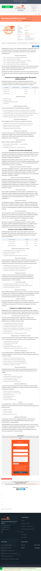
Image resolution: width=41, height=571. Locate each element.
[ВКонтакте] (38, 46)
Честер (26, 27)
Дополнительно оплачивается (23, 43)
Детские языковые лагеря (7, 556)
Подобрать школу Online (27, 526)
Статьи (22, 520)
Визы (22, 531)
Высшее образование (6, 547)
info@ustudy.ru (33, 10)
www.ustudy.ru (6, 529)
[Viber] (33, 46)
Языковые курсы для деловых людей (9, 559)
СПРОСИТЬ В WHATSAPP (7, 7)
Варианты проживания (33, 43)
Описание (3, 43)
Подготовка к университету (7, 550)
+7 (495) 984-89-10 (34, 7)
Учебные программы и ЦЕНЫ (11, 43)
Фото (39, 43)
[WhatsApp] (19, 489)
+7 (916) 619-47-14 (34, 8)
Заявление (5, 569)
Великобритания (27, 25)
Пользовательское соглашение (14, 569)
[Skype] (35, 46)
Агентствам (24, 534)
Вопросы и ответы (25, 523)
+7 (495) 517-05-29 (32, 484)
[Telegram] (36, 46)
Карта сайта (24, 537)
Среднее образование (6, 545)
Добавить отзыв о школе (6, 478)
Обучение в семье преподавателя (9, 553)
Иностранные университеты (27, 529)
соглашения (24, 469)
